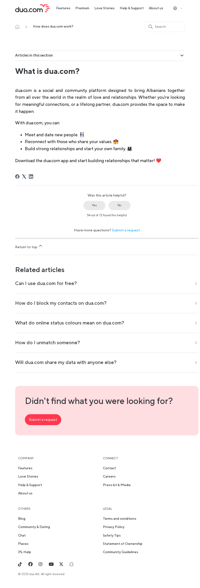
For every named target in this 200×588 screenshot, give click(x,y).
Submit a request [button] (43, 419)
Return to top (26, 247)
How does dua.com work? (53, 26)
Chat (22, 535)
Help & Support (132, 8)
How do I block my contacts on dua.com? (61, 303)
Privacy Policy (113, 527)
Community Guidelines (120, 552)
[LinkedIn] (31, 176)
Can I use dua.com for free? (46, 283)
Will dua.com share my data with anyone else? (66, 362)
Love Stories (104, 8)
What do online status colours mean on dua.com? (69, 323)
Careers (109, 476)
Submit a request (126, 230)
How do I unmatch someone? (47, 343)
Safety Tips (112, 535)
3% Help (24, 552)
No (119, 205)
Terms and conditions (119, 519)
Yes (94, 205)
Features (63, 8)
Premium (82, 8)
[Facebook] (17, 176)
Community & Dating (34, 527)
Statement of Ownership (122, 544)
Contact (109, 468)
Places (23, 544)
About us (156, 8)
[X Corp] (24, 176)
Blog (21, 519)
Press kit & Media (116, 485)
